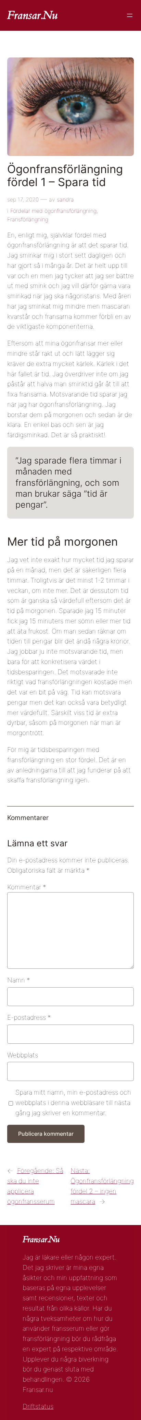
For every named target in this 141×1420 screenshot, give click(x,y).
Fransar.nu (32, 15)
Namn (18, 980)
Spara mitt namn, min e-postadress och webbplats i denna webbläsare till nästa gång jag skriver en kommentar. (73, 1102)
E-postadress (29, 1017)
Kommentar (26, 887)
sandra (65, 199)
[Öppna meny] (130, 15)
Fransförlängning (27, 219)
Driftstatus (38, 1406)
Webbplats (22, 1055)
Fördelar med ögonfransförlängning (53, 210)
